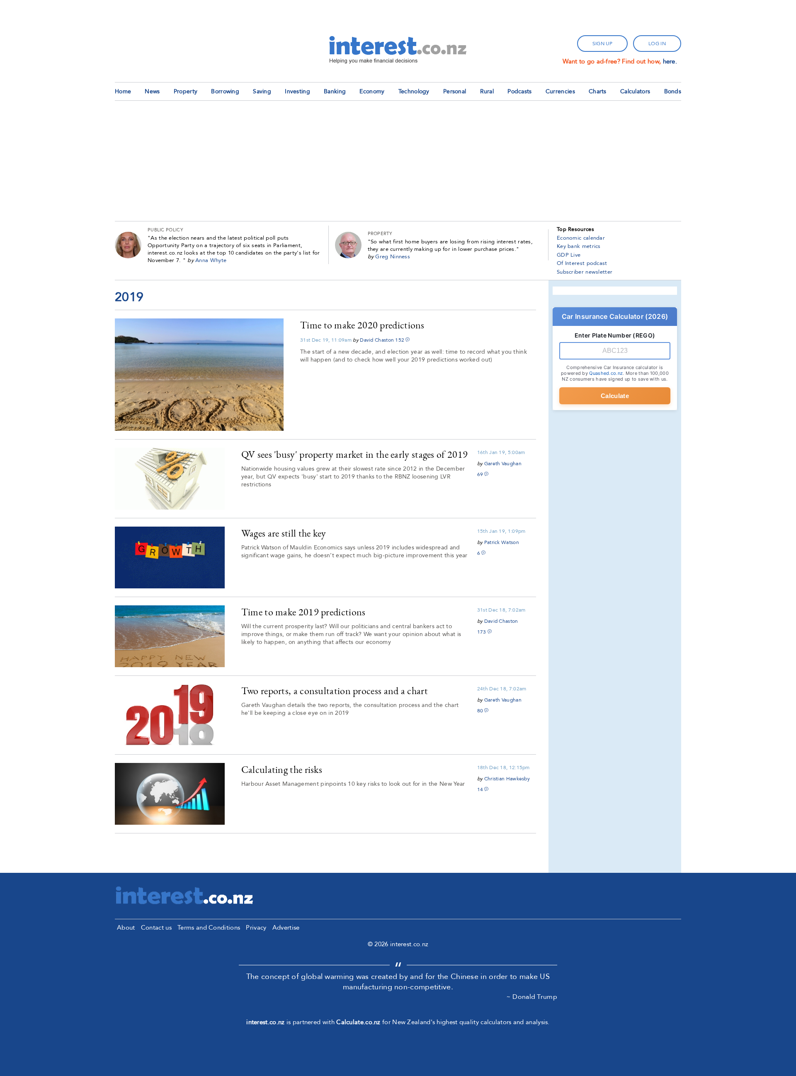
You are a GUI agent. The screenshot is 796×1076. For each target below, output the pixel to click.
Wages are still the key (283, 533)
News (152, 91)
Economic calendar (581, 238)
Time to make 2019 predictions (303, 611)
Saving (262, 91)
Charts (598, 91)
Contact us (156, 927)
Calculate (615, 395)
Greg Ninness (392, 256)
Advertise (286, 927)
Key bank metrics (579, 246)
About (126, 927)
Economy (371, 91)
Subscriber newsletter (584, 272)
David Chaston (377, 340)
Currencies (560, 91)
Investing (297, 91)
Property (185, 91)
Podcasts (519, 91)
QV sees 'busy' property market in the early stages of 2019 (354, 454)
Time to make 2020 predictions (362, 324)
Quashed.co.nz (606, 373)
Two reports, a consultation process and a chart (334, 690)
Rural (487, 91)
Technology (414, 91)
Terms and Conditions (208, 927)
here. (670, 61)
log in (657, 43)
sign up (602, 43)
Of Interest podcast (582, 263)
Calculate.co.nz (358, 1022)
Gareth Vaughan (503, 463)
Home (123, 91)
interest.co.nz (265, 1022)
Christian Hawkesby (507, 778)
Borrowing (225, 91)
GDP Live (568, 255)
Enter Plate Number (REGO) (615, 335)
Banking (335, 91)
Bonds (673, 91)
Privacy (256, 927)
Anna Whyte (210, 260)
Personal (454, 91)
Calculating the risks (281, 769)
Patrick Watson (501, 542)
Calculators (635, 91)
